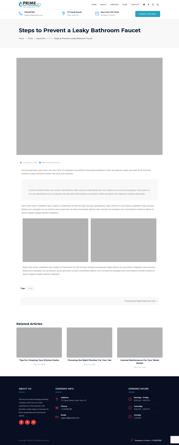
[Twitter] (144, 4)
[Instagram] (153, 4)
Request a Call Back (148, 14)
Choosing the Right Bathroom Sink (140, 301)
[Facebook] (148, 4)
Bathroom (45, 162)
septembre (41, 38)
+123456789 (66, 409)
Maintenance (55, 162)
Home (93, 4)
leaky (30, 288)
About (103, 4)
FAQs (124, 4)
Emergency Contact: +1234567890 (148, 440)
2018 (30, 38)
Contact (135, 4)
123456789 (29, 12)
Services (114, 4)
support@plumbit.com (33, 15)
